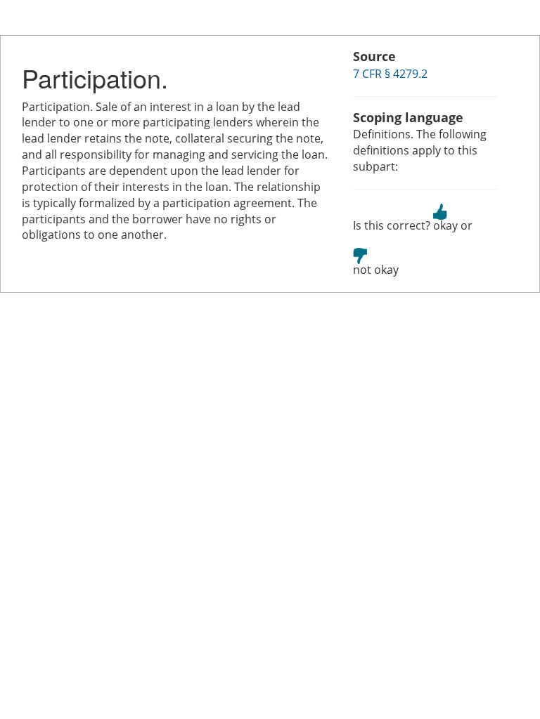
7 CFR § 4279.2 (390, 73)
